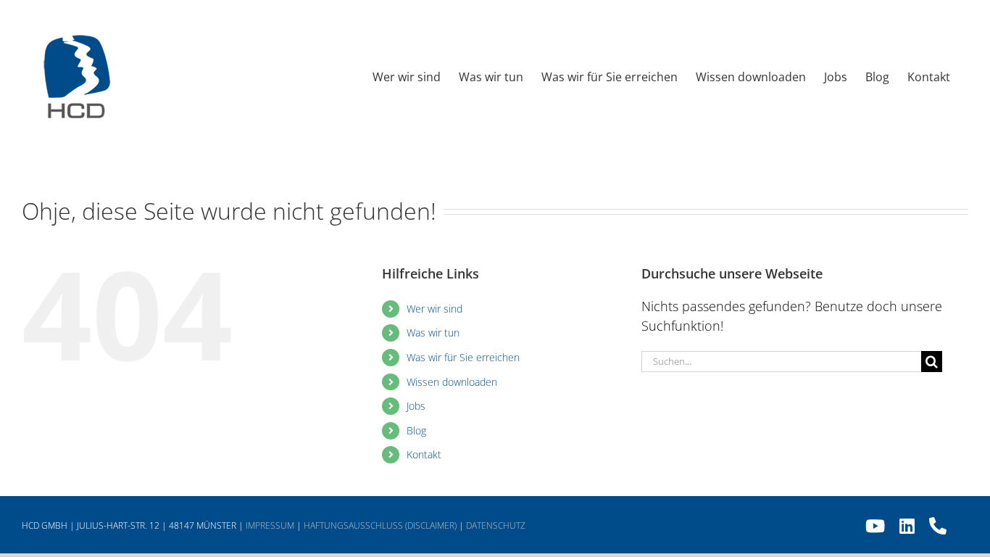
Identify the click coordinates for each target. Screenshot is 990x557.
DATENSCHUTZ (495, 525)
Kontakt (424, 454)
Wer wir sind (434, 308)
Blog (416, 430)
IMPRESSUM (270, 525)
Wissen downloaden (452, 382)
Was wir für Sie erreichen (463, 357)
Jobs (416, 406)
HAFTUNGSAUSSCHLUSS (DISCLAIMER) (380, 525)
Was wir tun (433, 332)
